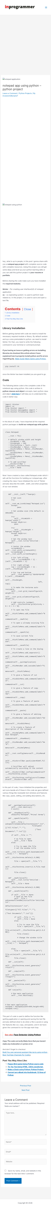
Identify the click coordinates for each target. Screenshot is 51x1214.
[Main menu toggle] (46, 7)
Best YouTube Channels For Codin (16, 1055)
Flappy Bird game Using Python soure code (25, 1064)
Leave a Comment (10, 93)
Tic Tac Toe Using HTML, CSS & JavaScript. (25, 1067)
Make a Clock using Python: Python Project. (26, 1069)
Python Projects (25, 93)
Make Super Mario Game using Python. (30, 359)
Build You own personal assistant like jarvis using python (25, 1052)
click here (16, 394)
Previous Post (25, 1086)
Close (27, 309)
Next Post (25, 1090)
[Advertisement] (25, 48)
